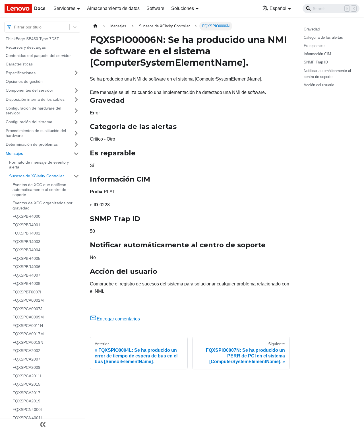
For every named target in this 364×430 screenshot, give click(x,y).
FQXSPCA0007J (27, 308)
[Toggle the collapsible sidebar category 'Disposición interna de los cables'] (76, 99)
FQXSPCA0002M (28, 300)
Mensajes (14, 153)
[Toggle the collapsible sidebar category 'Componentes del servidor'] (76, 90)
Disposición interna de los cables (35, 99)
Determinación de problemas (32, 144)
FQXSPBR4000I (27, 216)
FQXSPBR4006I (27, 266)
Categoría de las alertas (323, 37)
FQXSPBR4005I (27, 258)
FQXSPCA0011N (28, 325)
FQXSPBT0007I (27, 292)
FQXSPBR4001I (27, 225)
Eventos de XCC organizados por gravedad (43, 205)
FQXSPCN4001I (27, 417)
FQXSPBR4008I (27, 283)
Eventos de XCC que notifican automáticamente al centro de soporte (39, 189)
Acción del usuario (319, 85)
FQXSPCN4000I (27, 409)
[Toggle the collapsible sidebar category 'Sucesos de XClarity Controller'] (76, 176)
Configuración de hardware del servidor (33, 111)
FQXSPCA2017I (27, 392)
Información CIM (317, 54)
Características (19, 64)
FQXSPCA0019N (28, 342)
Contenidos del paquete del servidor (38, 55)
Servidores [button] (64, 8)
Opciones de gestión (24, 81)
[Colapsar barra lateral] (42, 424)
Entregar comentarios (118, 318)
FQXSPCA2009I (27, 367)
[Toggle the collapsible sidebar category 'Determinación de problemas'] (76, 144)
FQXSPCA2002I (27, 350)
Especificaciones (21, 72)
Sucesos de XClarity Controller (36, 176)
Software (155, 8)
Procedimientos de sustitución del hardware (36, 133)
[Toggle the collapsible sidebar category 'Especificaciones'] (76, 72)
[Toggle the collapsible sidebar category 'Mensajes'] (76, 153)
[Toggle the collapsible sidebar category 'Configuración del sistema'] (76, 122)
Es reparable (314, 46)
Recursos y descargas (26, 47)
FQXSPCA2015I (27, 384)
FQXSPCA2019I (27, 401)
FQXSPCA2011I (27, 376)
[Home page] (95, 26)
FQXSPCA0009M (28, 317)
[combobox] (14, 27)
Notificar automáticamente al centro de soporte (327, 74)
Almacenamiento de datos (113, 8)
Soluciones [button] (182, 8)
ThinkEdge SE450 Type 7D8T (32, 38)
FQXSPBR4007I (27, 275)
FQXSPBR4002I (27, 233)
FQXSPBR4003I (27, 241)
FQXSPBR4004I (27, 250)
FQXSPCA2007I (27, 359)
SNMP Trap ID (316, 62)
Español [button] (278, 8)
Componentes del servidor (29, 90)
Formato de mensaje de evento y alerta (39, 165)
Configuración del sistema (29, 122)
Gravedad (312, 29)
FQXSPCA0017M (28, 334)
